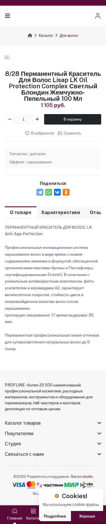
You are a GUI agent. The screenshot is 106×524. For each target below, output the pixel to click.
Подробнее (55, 516)
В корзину (73, 119)
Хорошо (87, 516)
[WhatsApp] (48, 192)
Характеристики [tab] (60, 212)
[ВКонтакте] (57, 192)
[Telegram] (39, 192)
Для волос (69, 35)
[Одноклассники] (66, 192)
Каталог (46, 35)
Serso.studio (82, 476)
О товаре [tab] (21, 212)
